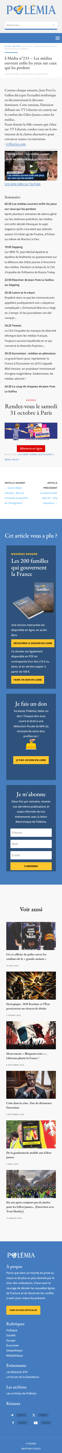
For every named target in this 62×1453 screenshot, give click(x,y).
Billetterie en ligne (31, 448)
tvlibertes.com (16, 144)
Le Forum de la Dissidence (22, 1377)
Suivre (21, 1414)
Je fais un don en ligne (31, 760)
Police (15, 459)
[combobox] (31, 25)
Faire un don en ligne (28, 679)
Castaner (23, 454)
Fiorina (33, 454)
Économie (12, 1345)
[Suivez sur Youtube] (35, 1422)
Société (45, 74)
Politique (16, 46)
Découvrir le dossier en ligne (33, 643)
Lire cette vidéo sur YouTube (22, 184)
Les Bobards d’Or (17, 1372)
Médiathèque (14, 1355)
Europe (10, 1340)
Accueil (8, 46)
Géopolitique (14, 1350)
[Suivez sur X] (33, 1415)
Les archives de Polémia (21, 1393)
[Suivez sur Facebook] (13, 1422)
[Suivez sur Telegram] (12, 1415)
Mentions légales (31, 1448)
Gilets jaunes (45, 454)
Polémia (16, 74)
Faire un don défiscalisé (23, 1310)
